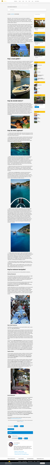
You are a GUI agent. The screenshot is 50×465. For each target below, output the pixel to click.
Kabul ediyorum (42, 463)
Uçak (32, 1)
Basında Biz (38, 461)
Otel (26, 1)
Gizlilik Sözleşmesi (30, 461)
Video (23, 1)
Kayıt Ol (26, 438)
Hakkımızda (19, 461)
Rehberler (15, 1)
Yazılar (20, 1)
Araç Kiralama (37, 1)
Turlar (29, 1)
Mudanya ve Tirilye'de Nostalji (19, 451)
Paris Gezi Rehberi (21, 458)
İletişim (35, 461)
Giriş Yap (20, 438)
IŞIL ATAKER (16, 444)
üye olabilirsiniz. (21, 421)
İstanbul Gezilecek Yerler (40, 458)
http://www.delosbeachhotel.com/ (16, 418)
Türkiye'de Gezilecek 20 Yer (11, 458)
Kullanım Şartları (24, 461)
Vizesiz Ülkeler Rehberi (30, 458)
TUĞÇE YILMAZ (14, 435)
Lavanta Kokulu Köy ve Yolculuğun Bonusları (21, 454)
